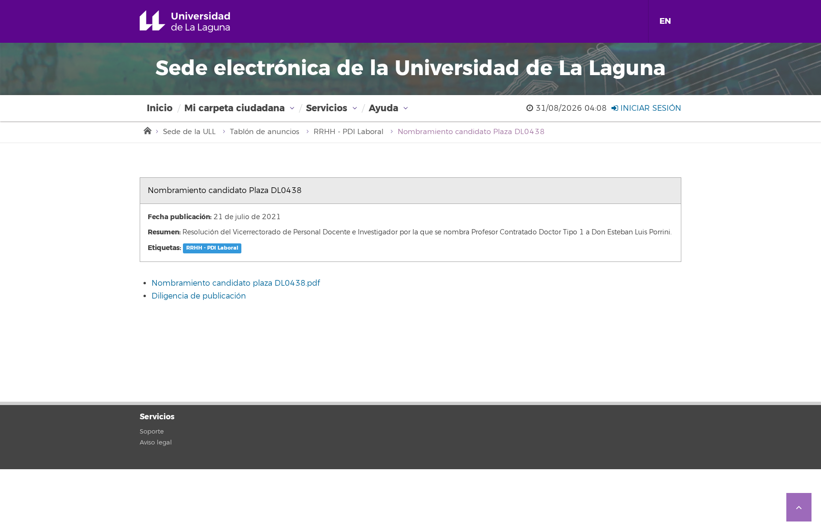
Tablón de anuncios (264, 131)
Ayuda (383, 108)
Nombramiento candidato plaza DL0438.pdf (236, 283)
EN (665, 21)
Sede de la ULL (189, 131)
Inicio (159, 108)
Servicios (326, 108)
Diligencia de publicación (199, 296)
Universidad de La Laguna (198, 21)
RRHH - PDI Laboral (348, 131)
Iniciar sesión (649, 108)
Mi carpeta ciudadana (234, 108)
